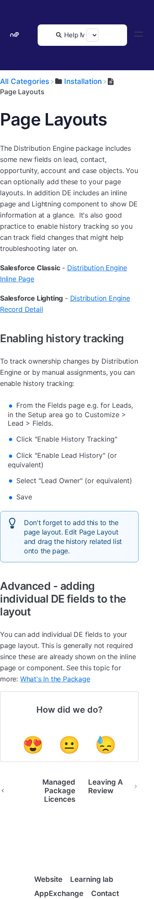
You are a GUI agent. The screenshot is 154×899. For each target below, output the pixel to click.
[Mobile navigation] (138, 35)
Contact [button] (105, 893)
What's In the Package (55, 679)
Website (48, 879)
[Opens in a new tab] (34, 852)
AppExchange (58, 893)
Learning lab (91, 879)
